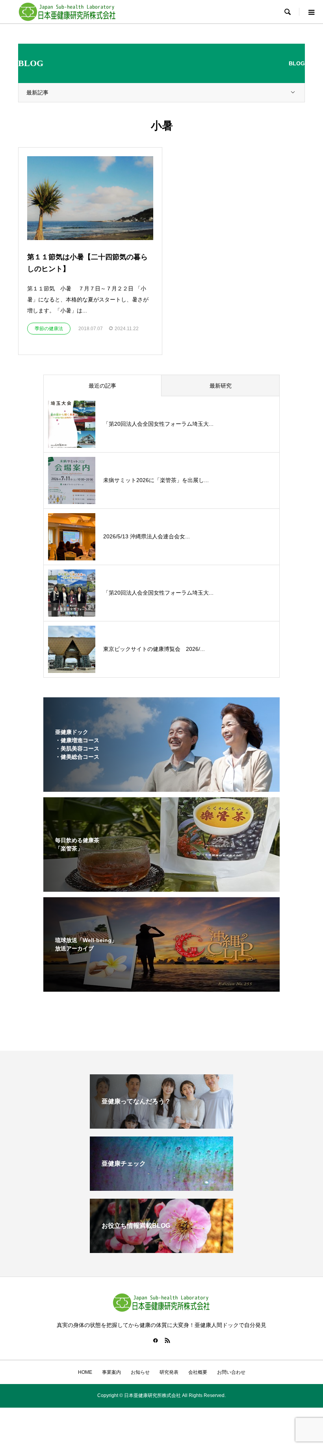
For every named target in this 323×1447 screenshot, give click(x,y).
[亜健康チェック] (161, 1187)
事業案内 (111, 1372)
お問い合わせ (231, 1372)
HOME (85, 1372)
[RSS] (167, 1340)
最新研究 (221, 386)
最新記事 (37, 92)
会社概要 (197, 1372)
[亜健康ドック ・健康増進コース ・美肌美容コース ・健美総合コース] (161, 787)
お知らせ (140, 1372)
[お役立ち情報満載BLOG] (161, 1249)
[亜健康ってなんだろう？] (161, 1125)
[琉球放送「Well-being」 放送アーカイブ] (161, 986)
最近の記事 (102, 386)
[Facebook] (155, 1340)
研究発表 (169, 1372)
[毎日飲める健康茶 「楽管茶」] (161, 886)
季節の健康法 (49, 328)
